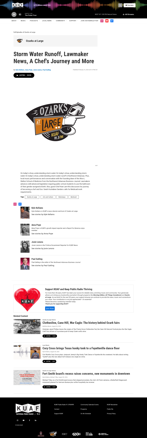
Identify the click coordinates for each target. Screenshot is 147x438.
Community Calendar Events (90, 404)
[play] (14, 14)
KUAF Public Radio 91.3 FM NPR (64, 404)
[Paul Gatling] (25, 264)
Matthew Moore (46, 326)
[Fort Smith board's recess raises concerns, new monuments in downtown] (27, 377)
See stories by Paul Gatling (43, 265)
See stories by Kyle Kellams (43, 214)
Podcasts (34, 21)
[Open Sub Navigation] (18, 21)
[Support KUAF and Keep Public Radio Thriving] (27, 298)
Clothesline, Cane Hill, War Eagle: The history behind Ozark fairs (81, 322)
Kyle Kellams (20, 70)
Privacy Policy (111, 413)
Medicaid (74, 197)
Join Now (50, 308)
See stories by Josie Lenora (43, 248)
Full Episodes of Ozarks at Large (24, 32)
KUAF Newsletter (112, 404)
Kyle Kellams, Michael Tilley (50, 377)
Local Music (45, 345)
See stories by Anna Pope (42, 233)
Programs (84, 409)
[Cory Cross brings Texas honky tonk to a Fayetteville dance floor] (27, 352)
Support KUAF (58, 413)
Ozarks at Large (34, 41)
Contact (56, 409)
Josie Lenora (37, 70)
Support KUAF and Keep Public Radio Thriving (68, 289)
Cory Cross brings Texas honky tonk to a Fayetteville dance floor (81, 348)
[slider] (23, 14)
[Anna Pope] (25, 230)
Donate (130, 5)
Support (72, 21)
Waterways (62, 197)
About (14, 21)
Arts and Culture (48, 197)
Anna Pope (28, 70)
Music (23, 21)
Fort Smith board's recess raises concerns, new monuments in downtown (86, 373)
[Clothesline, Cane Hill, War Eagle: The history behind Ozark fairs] (27, 326)
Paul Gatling (47, 70)
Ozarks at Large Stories (49, 320)
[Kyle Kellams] (25, 213)
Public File (110, 409)
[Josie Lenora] (25, 247)
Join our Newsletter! (89, 21)
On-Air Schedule (86, 413)
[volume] (20, 14)
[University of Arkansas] (41, 434)
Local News (47, 21)
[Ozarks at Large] (20, 41)
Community (60, 21)
